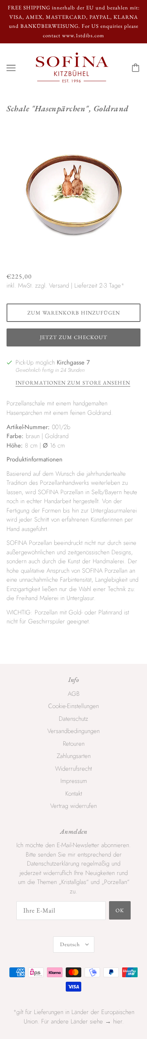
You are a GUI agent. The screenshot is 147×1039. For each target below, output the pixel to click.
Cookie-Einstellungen (73, 706)
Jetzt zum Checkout (73, 337)
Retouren (74, 743)
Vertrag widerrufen (73, 805)
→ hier (113, 1021)
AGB (74, 693)
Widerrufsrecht (73, 768)
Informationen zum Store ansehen (73, 383)
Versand (59, 285)
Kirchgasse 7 (73, 362)
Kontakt (73, 793)
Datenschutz (73, 718)
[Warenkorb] (137, 68)
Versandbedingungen (73, 730)
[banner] (72, 67)
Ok (120, 910)
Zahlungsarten (74, 755)
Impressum (73, 780)
